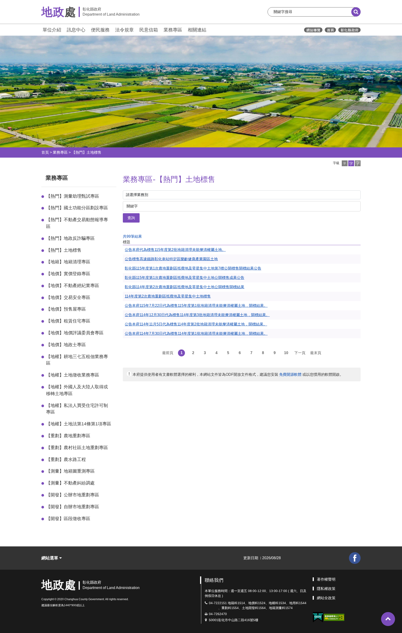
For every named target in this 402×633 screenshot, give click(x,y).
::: (39, 29)
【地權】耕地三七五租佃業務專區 (77, 360)
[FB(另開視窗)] (355, 558)
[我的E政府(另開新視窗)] (318, 617)
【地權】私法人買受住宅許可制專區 (77, 409)
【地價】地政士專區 (66, 344)
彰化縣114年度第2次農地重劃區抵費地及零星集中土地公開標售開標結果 (184, 287)
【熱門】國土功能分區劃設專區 (77, 207)
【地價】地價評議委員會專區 (75, 332)
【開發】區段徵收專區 (68, 518)
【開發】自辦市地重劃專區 (72, 506)
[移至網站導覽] (313, 29)
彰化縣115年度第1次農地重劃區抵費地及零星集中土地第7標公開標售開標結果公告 (193, 268)
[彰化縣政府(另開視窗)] (349, 29)
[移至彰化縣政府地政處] (330, 29)
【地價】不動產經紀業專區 (72, 285)
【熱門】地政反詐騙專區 (70, 238)
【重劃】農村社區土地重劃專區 (77, 447)
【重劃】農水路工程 (66, 459)
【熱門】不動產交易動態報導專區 (77, 223)
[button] (345, 163)
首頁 (45, 152)
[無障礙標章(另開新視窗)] (334, 617)
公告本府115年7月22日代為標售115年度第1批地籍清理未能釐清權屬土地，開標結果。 (196, 306)
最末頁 (315, 353)
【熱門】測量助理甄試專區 (72, 196)
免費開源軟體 (290, 374)
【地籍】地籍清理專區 (68, 261)
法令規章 (124, 29)
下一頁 (299, 353)
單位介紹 (52, 29)
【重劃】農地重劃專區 (68, 435)
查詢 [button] (131, 218)
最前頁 (167, 353)
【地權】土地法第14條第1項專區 (78, 423)
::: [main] (120, 177)
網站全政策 (326, 598)
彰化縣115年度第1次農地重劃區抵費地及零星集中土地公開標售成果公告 (184, 278)
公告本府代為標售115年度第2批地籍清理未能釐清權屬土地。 (175, 250)
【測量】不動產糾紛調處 (70, 483)
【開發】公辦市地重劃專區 (72, 494)
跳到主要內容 (16, 3)
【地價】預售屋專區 (66, 309)
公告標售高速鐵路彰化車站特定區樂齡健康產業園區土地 (171, 259)
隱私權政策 (326, 589)
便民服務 (100, 29)
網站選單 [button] (50, 558)
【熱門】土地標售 (86, 152)
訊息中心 (76, 29)
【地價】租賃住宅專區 (68, 320)
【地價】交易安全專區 (68, 297)
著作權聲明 (326, 579)
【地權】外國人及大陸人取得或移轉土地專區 (77, 390)
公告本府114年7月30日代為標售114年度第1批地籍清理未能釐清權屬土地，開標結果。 (196, 333)
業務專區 (173, 29)
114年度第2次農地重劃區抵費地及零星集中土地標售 (168, 296)
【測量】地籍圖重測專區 (70, 471)
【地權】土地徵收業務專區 (72, 374)
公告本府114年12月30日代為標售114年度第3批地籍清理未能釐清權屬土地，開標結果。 (197, 315)
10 (286, 353)
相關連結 (197, 29)
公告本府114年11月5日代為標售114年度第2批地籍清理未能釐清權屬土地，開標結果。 (196, 324)
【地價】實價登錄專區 (68, 273)
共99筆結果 (132, 236)
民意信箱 (148, 29)
